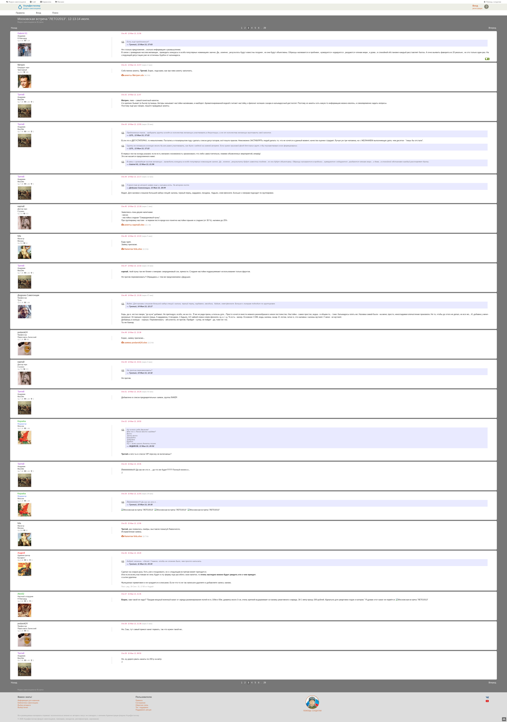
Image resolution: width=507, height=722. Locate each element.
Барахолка (46, 2)
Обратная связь (142, 705)
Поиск (55, 13)
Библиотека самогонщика (28, 703)
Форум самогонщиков (17, 2)
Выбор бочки (23, 707)
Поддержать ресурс (144, 710)
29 (265, 28)
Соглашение (140, 703)
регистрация (477, 8)
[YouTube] (487, 701)
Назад (14, 28)
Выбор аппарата (24, 705)
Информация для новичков (28, 700)
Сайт (34, 2)
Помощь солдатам (493, 2)
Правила (20, 13)
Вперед (492, 28)
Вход (38, 13)
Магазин (60, 2)
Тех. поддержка (142, 707)
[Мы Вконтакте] (487, 697)
